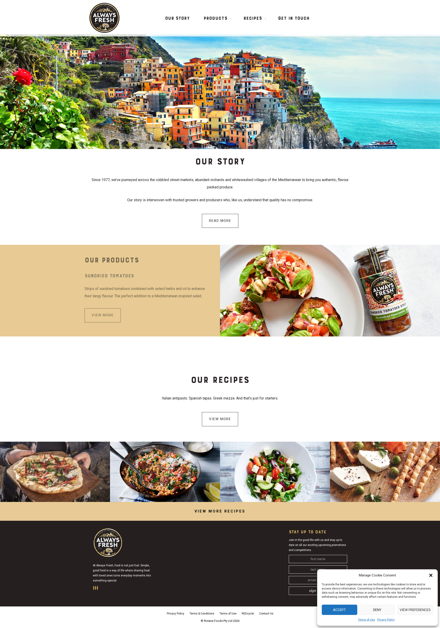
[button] (431, 575)
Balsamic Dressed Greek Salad (275, 471)
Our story (177, 18)
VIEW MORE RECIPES (220, 511)
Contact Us (266, 613)
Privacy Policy (386, 619)
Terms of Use (366, 619)
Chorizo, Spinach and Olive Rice (165, 471)
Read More (220, 221)
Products (215, 18)
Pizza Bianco (55, 471)
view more (107, 315)
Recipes (252, 18)
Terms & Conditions (202, 613)
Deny (377, 610)
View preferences (415, 610)
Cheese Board (385, 471)
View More (220, 419)
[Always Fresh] (104, 17)
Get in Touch (293, 18)
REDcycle (248, 613)
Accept (339, 610)
